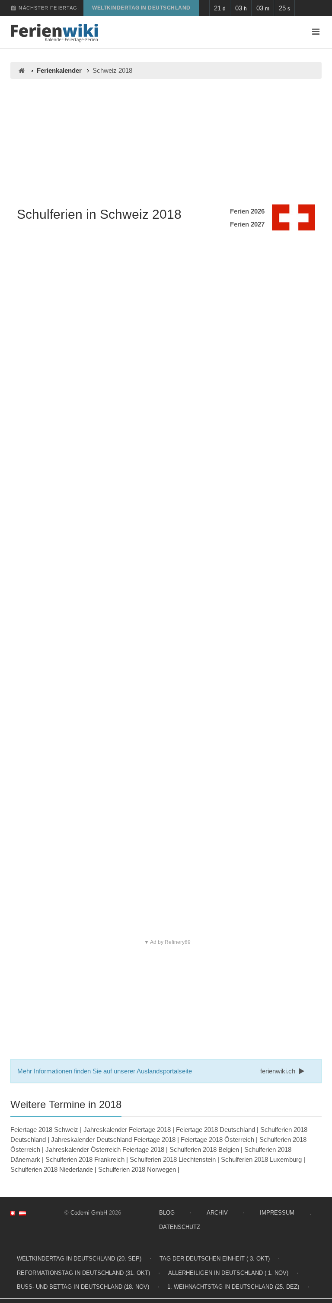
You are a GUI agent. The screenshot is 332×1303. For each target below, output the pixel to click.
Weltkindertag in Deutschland (141, 8)
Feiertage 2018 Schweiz (44, 1129)
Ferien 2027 (247, 224)
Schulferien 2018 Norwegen (137, 1169)
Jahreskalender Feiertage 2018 (127, 1129)
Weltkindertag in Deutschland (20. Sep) (79, 1258)
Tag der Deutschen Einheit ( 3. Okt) (215, 1258)
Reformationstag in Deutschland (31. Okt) (83, 1273)
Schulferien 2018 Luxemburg (261, 1159)
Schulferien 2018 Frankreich (84, 1159)
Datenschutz (179, 1227)
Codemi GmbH (88, 1212)
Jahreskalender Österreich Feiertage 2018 (104, 1149)
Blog (167, 1212)
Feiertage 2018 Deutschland (215, 1129)
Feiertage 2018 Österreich (217, 1139)
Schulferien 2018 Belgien (204, 1149)
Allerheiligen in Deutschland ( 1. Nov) (228, 1273)
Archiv (217, 1212)
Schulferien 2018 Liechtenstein (173, 1159)
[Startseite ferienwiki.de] (21, 70)
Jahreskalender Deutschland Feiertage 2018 (113, 1139)
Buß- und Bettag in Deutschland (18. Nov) (83, 1287)
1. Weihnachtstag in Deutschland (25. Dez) (233, 1287)
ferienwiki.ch (278, 1071)
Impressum (277, 1212)
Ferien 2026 (247, 211)
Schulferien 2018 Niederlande (51, 1169)
